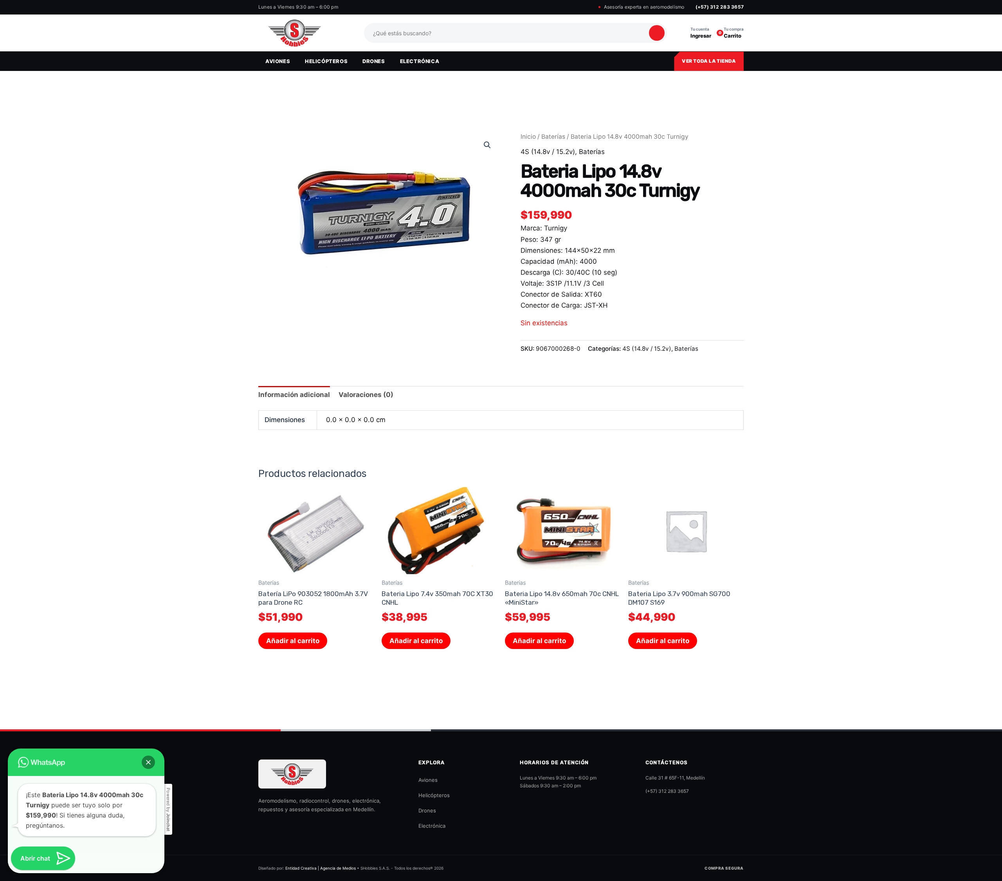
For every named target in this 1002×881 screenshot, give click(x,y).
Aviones (428, 780)
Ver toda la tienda (709, 61)
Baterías (553, 136)
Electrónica (431, 826)
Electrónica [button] (419, 61)
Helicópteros (434, 795)
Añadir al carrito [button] (292, 641)
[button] (487, 145)
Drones (427, 810)
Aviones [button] (277, 61)
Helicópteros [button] (326, 61)
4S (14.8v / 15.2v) (548, 152)
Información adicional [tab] (294, 395)
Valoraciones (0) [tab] (366, 395)
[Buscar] (657, 33)
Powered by (168, 809)
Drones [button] (373, 61)
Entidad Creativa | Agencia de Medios (320, 868)
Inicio (528, 136)
